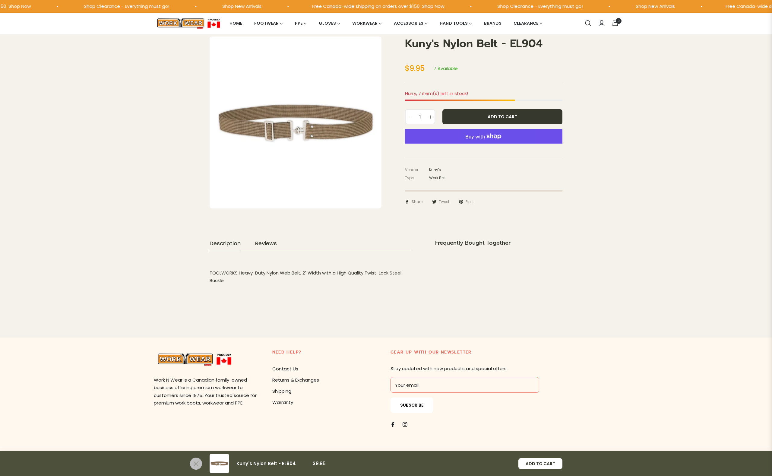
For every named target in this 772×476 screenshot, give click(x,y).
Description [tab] (225, 243)
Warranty (282, 402)
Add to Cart (540, 464)
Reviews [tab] (266, 243)
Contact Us (285, 369)
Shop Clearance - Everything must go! (119, 6)
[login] (602, 23)
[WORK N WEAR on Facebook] (393, 424)
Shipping (281, 391)
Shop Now (425, 6)
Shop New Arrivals (234, 6)
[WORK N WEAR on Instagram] (405, 424)
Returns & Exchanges (295, 380)
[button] (588, 23)
